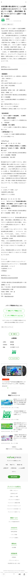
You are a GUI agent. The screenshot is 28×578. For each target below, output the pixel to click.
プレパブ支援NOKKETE (14, 521)
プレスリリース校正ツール (14, 511)
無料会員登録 (14, 476)
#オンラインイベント (7, 327)
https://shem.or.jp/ (9, 296)
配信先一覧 (19, 464)
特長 (7, 464)
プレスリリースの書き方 (14, 499)
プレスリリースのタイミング (14, 505)
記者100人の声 (14, 493)
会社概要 (14, 547)
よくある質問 (22, 468)
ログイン (14, 471)
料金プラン (12, 464)
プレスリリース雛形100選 (14, 502)
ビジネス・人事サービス (7, 24)
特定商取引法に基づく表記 (14, 563)
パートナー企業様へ (14, 537)
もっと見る (19, 448)
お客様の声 (5, 468)
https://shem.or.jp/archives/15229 (9, 69)
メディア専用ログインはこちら (15, 315)
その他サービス (14, 347)
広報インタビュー (14, 490)
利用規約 (14, 557)
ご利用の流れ (13, 468)
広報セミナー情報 (14, 496)
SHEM (7, 19)
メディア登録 (14, 534)
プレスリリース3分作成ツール (14, 508)
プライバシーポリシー (14, 560)
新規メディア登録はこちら (15, 310)
